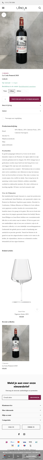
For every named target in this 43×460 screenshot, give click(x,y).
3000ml (19, 91)
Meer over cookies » (31, 456)
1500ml (11, 91)
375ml (25, 91)
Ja (9, 456)
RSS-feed (33, 450)
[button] (3, 8)
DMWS (27, 450)
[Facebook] (19, 434)
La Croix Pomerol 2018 (9, 366)
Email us (31, 427)
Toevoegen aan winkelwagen (25, 99)
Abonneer (34, 397)
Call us (11, 427)
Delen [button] (4, 111)
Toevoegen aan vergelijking (13, 118)
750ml (5, 91)
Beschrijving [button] (7, 105)
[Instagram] (24, 434)
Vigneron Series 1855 (22, 314)
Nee (18, 456)
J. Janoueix (5, 73)
